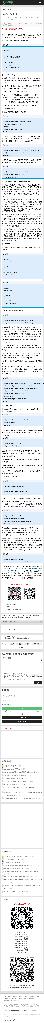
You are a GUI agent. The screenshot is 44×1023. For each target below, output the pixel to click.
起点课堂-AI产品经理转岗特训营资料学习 (15, 784)
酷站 (25, 998)
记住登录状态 (7, 704)
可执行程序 (37, 644)
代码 (12, 644)
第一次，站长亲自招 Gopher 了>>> (14, 29)
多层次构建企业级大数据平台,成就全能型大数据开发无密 (19, 772)
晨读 (20, 996)
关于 (5, 996)
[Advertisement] (16, 744)
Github (25, 996)
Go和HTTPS (11, 636)
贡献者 (15, 996)
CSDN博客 (16, 604)
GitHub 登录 (22, 717)
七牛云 (38, 1010)
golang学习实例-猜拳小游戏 (11, 859)
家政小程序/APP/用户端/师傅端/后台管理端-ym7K (17, 876)
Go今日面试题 (8, 728)
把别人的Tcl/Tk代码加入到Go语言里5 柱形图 (16, 856)
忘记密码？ (39, 711)
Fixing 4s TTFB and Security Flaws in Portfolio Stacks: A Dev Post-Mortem (23, 881)
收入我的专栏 (10, 630)
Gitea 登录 (22, 722)
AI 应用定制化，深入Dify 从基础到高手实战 (16, 781)
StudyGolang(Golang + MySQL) (19, 1010)
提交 (38, 683)
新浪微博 (32, 996)
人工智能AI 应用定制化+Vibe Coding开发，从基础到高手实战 (21, 787)
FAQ (9, 996)
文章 (9, 9)
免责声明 (7, 998)
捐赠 (20, 998)
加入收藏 (5, 621)
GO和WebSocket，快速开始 (12, 769)
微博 (11, 621)
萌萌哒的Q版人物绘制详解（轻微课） (14, 868)
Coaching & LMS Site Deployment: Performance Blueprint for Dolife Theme (23, 887)
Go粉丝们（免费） (29, 987)
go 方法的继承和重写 (10, 766)
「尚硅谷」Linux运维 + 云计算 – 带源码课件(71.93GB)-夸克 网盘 (22, 871)
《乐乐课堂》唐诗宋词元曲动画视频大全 (15, 775)
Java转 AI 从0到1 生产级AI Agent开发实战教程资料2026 (19, 798)
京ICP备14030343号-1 (10, 1020)
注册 (9, 711)
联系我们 (14, 998)
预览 (9, 658)
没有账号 (30, 654)
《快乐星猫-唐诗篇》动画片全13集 (13, 778)
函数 (20, 644)
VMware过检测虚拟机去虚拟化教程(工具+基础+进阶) (18, 865)
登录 (18, 654)
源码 (27, 644)
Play (38, 996)
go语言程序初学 (17, 609)
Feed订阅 (31, 998)
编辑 (4, 658)
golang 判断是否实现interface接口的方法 (19, 638)
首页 (4, 9)
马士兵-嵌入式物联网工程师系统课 (13, 892)
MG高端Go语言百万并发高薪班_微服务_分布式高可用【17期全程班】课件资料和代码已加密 (23, 793)
